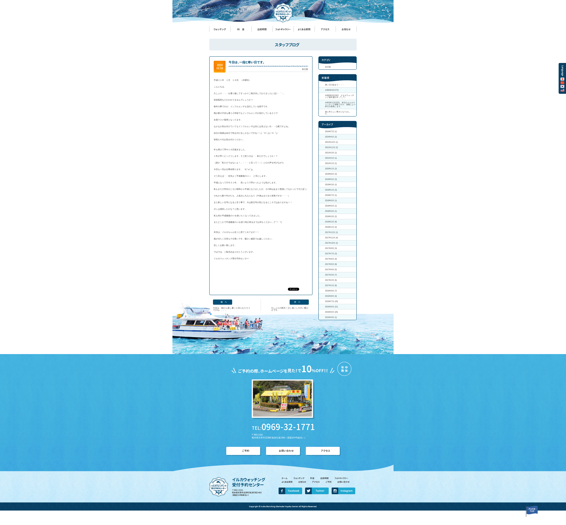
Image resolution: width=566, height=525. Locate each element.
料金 (312, 478)
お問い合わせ (286, 450)
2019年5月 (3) (331, 179)
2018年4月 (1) (331, 211)
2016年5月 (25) (331, 312)
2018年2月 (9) (331, 222)
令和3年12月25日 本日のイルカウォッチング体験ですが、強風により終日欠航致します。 (340, 104)
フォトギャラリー (341, 478)
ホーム (285, 478)
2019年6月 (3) (331, 174)
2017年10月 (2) (331, 243)
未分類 (305, 69)
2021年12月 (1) (331, 142)
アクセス (325, 450)
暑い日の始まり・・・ (334, 85)
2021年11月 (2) (331, 147)
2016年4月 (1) (331, 317)
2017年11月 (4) (331, 238)
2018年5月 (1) (331, 206)
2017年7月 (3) (331, 253)
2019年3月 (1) (331, 184)
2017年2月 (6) (331, 280)
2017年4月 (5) (331, 269)
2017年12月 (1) (331, 232)
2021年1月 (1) (331, 163)
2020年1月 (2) (331, 169)
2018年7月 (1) (331, 195)
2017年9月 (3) (331, 248)
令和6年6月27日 (333, 90)
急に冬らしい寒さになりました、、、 (337, 113)
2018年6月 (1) (331, 200)
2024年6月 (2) (331, 137)
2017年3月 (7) (331, 275)
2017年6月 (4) (331, 259)
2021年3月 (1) (331, 153)
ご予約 (245, 450)
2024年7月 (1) (331, 131)
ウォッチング (298, 478)
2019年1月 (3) (331, 190)
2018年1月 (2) (331, 227)
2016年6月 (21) (331, 307)
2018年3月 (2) (331, 216)
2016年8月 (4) (331, 296)
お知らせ (302, 481)
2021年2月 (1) (331, 158)
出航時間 (324, 478)
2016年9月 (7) (331, 291)
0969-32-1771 (283, 427)
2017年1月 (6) (331, 285)
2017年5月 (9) (331, 264)
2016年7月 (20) (331, 301)
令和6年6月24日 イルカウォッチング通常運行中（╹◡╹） (339, 96)
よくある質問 (287, 481)
